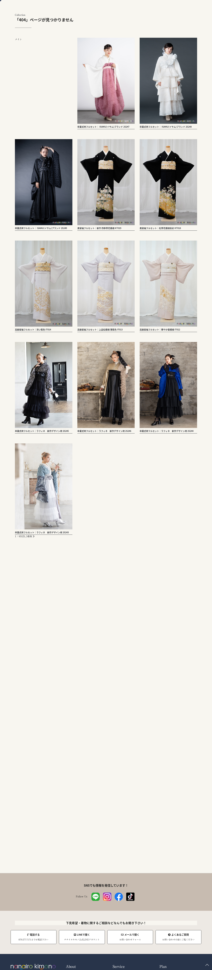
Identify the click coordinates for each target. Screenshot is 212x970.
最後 (30, 536)
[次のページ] (26, 536)
